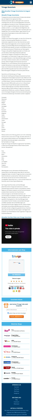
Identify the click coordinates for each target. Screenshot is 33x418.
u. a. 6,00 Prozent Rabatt (17, 373)
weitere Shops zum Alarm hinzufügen (17, 313)
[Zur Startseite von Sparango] (16, 4)
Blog (16, 399)
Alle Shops (16, 391)
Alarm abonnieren (16, 316)
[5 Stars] (21, 281)
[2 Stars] (14, 281)
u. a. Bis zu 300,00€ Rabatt (17, 357)
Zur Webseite (16, 274)
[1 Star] (11, 281)
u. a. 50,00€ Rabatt (15, 336)
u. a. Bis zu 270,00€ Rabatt (17, 368)
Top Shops (16, 389)
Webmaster (16, 404)
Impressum (16, 402)
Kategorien (16, 393)
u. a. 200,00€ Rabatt (16, 341)
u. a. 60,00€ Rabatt (15, 352)
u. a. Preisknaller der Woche (18, 330)
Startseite (16, 387)
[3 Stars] (16, 281)
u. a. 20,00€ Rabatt (15, 346)
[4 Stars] (19, 281)
